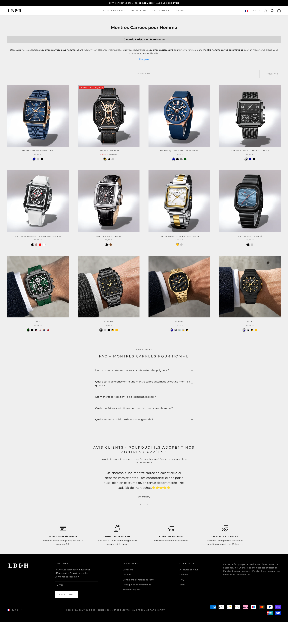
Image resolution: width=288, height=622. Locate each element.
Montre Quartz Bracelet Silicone (179, 151)
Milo (38, 321)
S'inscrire (66, 594)
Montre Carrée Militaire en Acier (250, 151)
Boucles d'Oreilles (114, 11)
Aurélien (109, 321)
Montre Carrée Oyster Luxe (38, 151)
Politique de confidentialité (137, 584)
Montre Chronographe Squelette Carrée (38, 236)
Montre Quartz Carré (250, 236)
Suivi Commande (161, 11)
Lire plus (144, 59)
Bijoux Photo (138, 11)
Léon (250, 321)
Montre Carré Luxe (108, 151)
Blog (182, 584)
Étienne (179, 321)
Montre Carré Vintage (108, 236)
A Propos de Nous (189, 569)
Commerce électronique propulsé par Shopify (136, 610)
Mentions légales (132, 589)
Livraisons (128, 569)
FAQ (182, 579)
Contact (180, 11)
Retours (127, 574)
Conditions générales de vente (138, 579)
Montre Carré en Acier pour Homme (179, 236)
